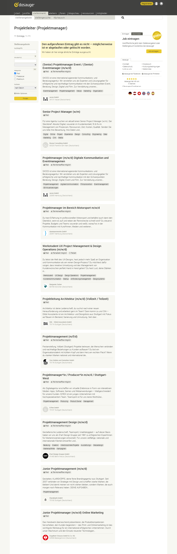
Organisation (98, 91)
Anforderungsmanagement (81, 279)
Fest (18, 73)
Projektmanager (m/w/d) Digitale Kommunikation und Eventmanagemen (76, 159)
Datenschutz (127, 66)
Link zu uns (127, 69)
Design (77, 134)
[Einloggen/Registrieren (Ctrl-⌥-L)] (156, 3)
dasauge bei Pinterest (151, 74)
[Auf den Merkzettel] (111, 63)
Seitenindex (147, 69)
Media (60, 137)
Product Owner (75, 401)
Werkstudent (48, 275)
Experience (69, 134)
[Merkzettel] (161, 3)
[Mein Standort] (35, 56)
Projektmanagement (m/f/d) (60, 336)
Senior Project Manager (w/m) (61, 112)
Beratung (46, 445)
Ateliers (53, 13)
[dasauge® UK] (143, 93)
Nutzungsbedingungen (151, 66)
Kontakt (126, 64)
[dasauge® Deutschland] (130, 93)
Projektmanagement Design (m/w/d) (65, 422)
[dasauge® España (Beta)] (153, 93)
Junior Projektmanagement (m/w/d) (65, 469)
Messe (79, 91)
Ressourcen (88, 13)
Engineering (97, 134)
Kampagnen (61, 448)
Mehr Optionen (21, 93)
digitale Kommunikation (69, 184)
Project (59, 134)
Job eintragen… (154, 51)
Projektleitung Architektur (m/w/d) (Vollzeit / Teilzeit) (76, 299)
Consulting (86, 134)
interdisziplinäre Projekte (70, 445)
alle (35, 69)
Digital (45, 134)
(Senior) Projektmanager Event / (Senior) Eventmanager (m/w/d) (68, 66)
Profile (26, 13)
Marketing (87, 91)
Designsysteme (98, 279)
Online (52, 134)
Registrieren (147, 3)
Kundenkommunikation (52, 279)
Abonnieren (136, 34)
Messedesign (98, 445)
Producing (64, 401)
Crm (54, 137)
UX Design (59, 275)
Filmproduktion (86, 184)
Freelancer (20, 76)
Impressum (147, 64)
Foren (62, 13)
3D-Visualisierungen (50, 187)
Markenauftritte (49, 448)
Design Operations (71, 275)
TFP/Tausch (59, 18)
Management (88, 401)
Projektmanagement (67, 91)
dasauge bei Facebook (132, 74)
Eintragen (125, 34)
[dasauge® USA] (148, 93)
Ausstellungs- (86, 445)
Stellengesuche (43, 18)
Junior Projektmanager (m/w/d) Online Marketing (73, 512)
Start (17, 13)
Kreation (55, 445)
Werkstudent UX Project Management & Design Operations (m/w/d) (72, 247)
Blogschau (74, 13)
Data (105, 134)
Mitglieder (102, 13)
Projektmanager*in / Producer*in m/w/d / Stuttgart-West (75, 376)
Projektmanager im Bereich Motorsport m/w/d (71, 208)
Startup (66, 279)
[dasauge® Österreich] (134, 93)
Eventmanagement (50, 91)
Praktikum (20, 79)
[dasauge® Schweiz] (139, 93)
